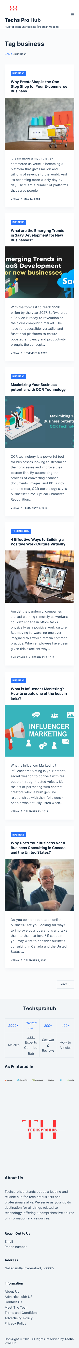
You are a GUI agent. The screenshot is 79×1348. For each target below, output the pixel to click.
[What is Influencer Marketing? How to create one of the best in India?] (39, 731)
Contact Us (13, 1302)
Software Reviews (48, 1045)
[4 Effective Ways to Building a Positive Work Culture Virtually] (39, 576)
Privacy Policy (15, 1323)
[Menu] (72, 14)
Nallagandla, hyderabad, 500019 (29, 1268)
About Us (12, 1291)
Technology (20, 530)
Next (64, 984)
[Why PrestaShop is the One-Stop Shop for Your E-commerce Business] (39, 124)
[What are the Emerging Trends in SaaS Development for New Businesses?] (39, 272)
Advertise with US (18, 1297)
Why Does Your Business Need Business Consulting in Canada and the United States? (38, 848)
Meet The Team (16, 1307)
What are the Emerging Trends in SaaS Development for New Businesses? (37, 235)
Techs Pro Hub (23, 20)
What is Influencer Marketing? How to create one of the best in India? (39, 693)
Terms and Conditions (21, 1313)
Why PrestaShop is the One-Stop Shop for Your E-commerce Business (39, 86)
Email (9, 1241)
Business (18, 73)
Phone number (16, 1247)
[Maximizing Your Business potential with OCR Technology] (39, 422)
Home (8, 54)
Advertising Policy (19, 1318)
